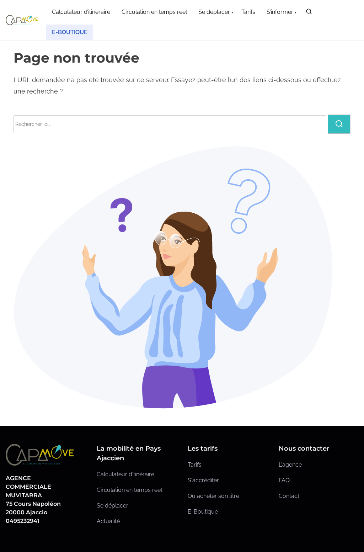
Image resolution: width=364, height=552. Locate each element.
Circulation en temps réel (129, 490)
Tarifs (195, 464)
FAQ (284, 480)
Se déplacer (112, 505)
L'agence (290, 464)
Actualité (108, 521)
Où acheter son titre (213, 496)
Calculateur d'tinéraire (125, 474)
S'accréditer (203, 480)
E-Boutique (203, 511)
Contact (289, 496)
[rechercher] (309, 13)
